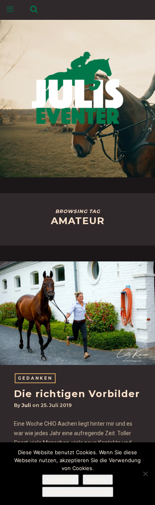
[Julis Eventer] (77, 86)
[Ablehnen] (145, 474)
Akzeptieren (60, 479)
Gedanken (35, 378)
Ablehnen (98, 479)
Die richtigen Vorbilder (77, 393)
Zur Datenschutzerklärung (77, 492)
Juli (26, 405)
